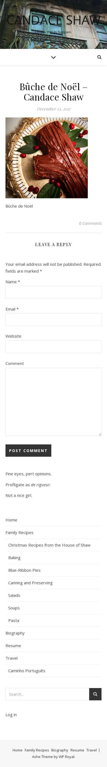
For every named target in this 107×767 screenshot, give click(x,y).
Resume (13, 645)
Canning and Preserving (30, 582)
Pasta (13, 620)
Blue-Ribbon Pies (24, 570)
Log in (11, 714)
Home (11, 520)
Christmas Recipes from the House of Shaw (49, 545)
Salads (14, 595)
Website (13, 336)
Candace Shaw (53, 20)
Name (12, 281)
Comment (14, 363)
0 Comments (90, 223)
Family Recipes (19, 532)
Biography (15, 633)
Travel (11, 658)
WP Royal (66, 756)
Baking (14, 557)
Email (12, 309)
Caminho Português (26, 670)
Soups (14, 607)
